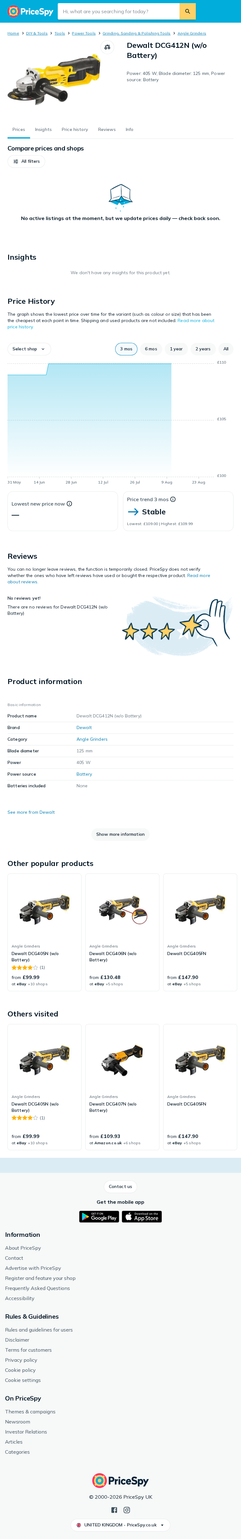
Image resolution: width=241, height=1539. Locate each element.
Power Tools (84, 33)
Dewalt (84, 727)
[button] (26, 161)
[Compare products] (107, 47)
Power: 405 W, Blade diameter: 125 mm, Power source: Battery (176, 76)
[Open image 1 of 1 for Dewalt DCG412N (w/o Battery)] (54, 79)
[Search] (187, 11)
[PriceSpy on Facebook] (114, 1509)
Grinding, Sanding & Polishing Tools (136, 33)
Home (13, 33)
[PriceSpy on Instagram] (127, 1509)
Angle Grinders (192, 33)
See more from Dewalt (31, 812)
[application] (120, 423)
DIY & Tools (37, 33)
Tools (60, 33)
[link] (45, 932)
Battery (84, 774)
